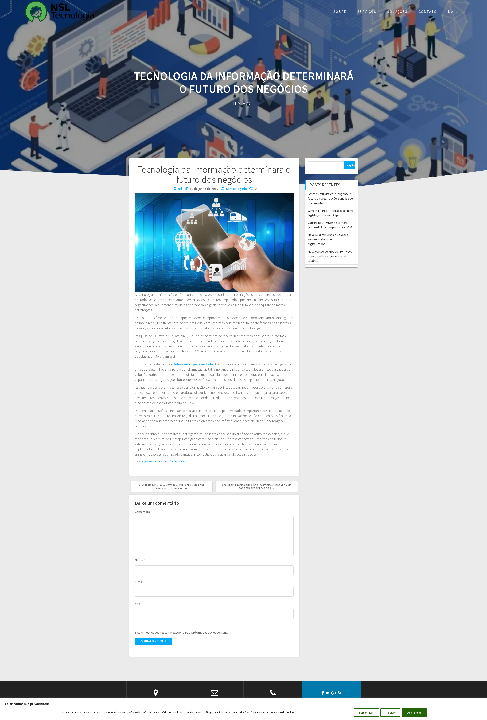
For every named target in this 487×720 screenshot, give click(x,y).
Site (137, 603)
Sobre (339, 11)
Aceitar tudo (414, 712)
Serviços (366, 11)
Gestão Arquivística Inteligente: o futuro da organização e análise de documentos (330, 198)
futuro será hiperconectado (193, 364)
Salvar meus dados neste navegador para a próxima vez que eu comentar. (182, 632)
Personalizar (366, 712)
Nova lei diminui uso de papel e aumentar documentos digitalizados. (328, 239)
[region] (243, 709)
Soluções (397, 11)
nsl (180, 188)
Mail (453, 11)
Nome (140, 560)
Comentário (144, 512)
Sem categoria (236, 188)
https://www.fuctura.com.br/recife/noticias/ (164, 461)
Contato (428, 11)
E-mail (140, 582)
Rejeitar (390, 712)
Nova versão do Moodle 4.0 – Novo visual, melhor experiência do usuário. (330, 256)
